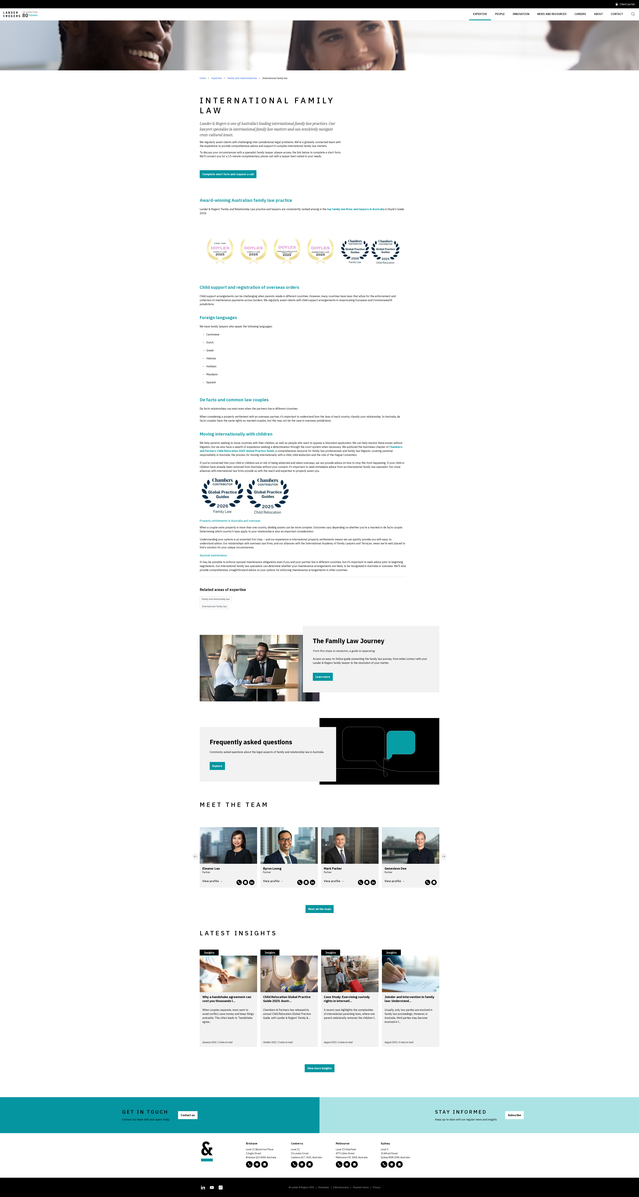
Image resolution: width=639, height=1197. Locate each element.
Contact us (188, 1115)
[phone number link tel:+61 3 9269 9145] (360, 882)
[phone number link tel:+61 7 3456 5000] (249, 1164)
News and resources (552, 14)
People (500, 14)
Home (203, 78)
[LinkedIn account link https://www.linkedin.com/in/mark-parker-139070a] (373, 882)
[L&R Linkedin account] (203, 1187)
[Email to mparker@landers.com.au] (367, 882)
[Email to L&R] (264, 1164)
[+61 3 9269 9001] (346, 1164)
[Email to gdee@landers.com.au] (434, 882)
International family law (214, 606)
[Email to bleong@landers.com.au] (306, 882)
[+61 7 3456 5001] (257, 1164)
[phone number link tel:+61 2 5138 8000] (294, 1164)
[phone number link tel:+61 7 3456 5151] (427, 882)
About (598, 14)
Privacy (376, 1187)
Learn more (323, 676)
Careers (580, 14)
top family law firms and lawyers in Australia (355, 209)
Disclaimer (323, 1187)
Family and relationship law (242, 78)
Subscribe (514, 1115)
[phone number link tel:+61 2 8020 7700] (384, 1164)
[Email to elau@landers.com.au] (245, 882)
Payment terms (361, 1187)
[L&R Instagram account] (221, 1187)
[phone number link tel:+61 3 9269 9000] (339, 1164)
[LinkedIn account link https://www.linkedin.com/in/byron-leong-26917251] (312, 882)
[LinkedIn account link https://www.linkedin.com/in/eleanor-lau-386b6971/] (251, 882)
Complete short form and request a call (228, 174)
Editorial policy (341, 1187)
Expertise (480, 14)
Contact (617, 14)
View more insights (319, 1068)
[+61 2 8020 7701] (391, 1164)
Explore (217, 766)
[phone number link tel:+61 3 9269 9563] (300, 882)
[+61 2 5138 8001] (302, 1164)
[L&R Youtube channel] (212, 1187)
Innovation (521, 14)
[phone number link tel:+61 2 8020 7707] (239, 882)
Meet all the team (319, 909)
